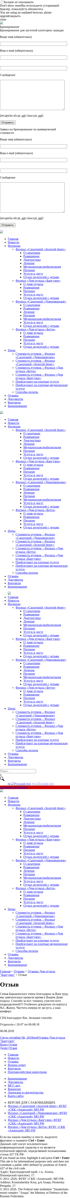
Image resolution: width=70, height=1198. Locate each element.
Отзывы (13, 395)
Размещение (31, 256)
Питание (29, 270)
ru (9, 783)
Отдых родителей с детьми (41, 277)
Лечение (29, 263)
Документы (15, 399)
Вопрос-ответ (17, 1065)
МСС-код (14, 1085)
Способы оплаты (27, 392)
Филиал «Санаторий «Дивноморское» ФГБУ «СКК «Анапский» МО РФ (37, 1114)
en (34, 783)
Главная (13, 238)
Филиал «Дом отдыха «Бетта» (35, 329)
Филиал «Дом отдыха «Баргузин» (38, 280)
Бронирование (17, 406)
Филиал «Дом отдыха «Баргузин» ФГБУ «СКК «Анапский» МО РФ (34, 1121)
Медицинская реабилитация (42, 266)
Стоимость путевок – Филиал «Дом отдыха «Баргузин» (39, 376)
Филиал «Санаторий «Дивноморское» (41, 301)
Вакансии (14, 1089)
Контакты (14, 402)
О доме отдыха (33, 284)
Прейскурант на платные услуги (37, 381)
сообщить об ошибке (14, 787)
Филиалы (14, 245)
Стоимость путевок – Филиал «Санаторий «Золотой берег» (35, 362)
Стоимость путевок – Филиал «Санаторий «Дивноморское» (35, 355)
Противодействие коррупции (27, 1072)
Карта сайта (16, 1096)
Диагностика (32, 259)
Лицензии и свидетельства (25, 1092)
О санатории (31, 252)
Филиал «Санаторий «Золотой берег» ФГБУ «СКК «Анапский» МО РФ (37, 1107)
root (35, 1037)
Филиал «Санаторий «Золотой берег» (41, 249)
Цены (11, 350)
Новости (13, 242)
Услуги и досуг (33, 273)
